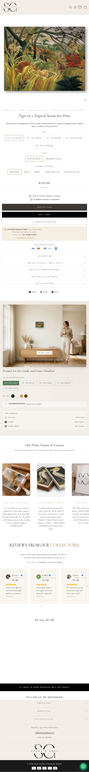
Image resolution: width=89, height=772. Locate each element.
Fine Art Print (34, 158)
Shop (22, 110)
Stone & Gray (9, 110)
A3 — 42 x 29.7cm (28, 383)
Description (44, 256)
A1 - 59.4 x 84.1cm (74, 137)
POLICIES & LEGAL (44, 719)
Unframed (14, 172)
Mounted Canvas (53, 158)
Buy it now (44, 214)
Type (44, 153)
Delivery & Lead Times (44, 277)
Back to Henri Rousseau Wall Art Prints (46, 687)
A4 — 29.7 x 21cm (11, 383)
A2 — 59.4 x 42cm (46, 383)
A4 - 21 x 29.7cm (14, 137)
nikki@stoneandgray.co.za (44, 732)
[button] (2, 586)
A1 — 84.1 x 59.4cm (63, 383)
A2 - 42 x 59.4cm (53, 137)
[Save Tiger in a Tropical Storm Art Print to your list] (31, 629)
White (37, 172)
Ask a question (44, 284)
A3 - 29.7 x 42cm (34, 137)
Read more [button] (10, 596)
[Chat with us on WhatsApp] (83, 766)
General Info (43, 703)
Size (44, 132)
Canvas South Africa (36, 110)
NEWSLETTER (43, 711)
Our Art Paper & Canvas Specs (44, 263)
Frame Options (44, 166)
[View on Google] (8, 576)
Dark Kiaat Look (71, 172)
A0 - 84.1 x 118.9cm (44, 145)
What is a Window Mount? (44, 270)
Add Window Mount (17, 404)
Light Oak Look (52, 172)
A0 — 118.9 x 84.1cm (12, 388)
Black (26, 172)
